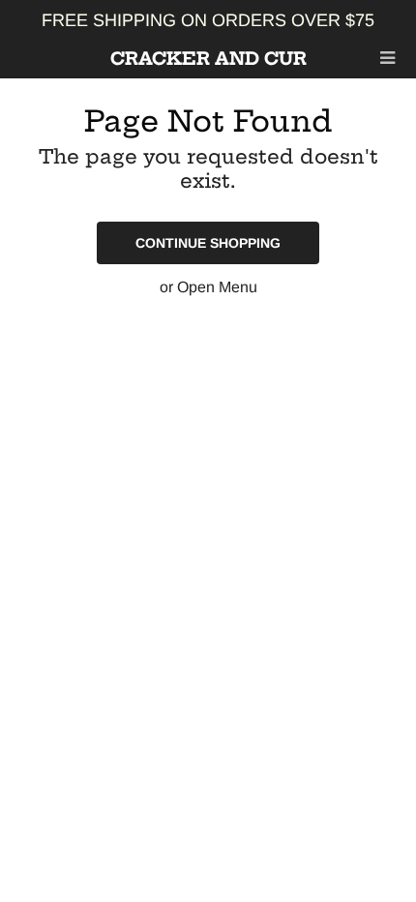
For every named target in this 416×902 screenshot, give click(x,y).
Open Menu (217, 287)
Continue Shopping (208, 243)
